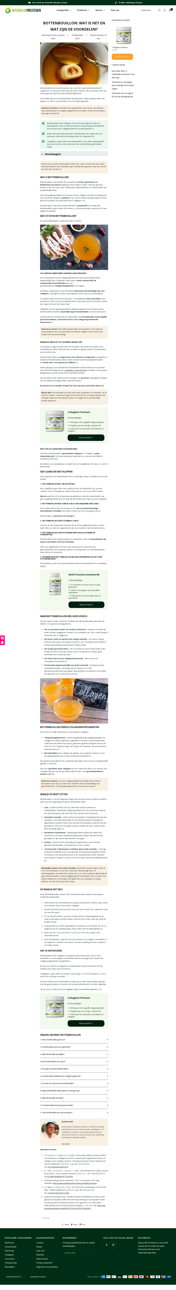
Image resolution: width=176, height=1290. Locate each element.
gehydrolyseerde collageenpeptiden (88, 738)
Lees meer (66, 1144)
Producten (82, 10)
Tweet (67, 1224)
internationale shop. (147, 1252)
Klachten (40, 1254)
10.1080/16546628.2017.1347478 (60, 1176)
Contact (39, 1242)
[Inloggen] (165, 10)
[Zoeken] (159, 10)
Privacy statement (44, 1262)
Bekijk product (86, 437)
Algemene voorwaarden (47, 1267)
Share (75, 1224)
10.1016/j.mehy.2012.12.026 (58, 1193)
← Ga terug (44, 1218)
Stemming (9, 1250)
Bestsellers (10, 1267)
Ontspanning (11, 1262)
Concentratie (10, 1246)
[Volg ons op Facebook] (106, 1245)
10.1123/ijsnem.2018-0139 (57, 1167)
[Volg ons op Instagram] (113, 1245)
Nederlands (146, 10)
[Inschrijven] (95, 1253)
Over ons (115, 10)
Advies (39, 1246)
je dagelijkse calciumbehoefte (75, 370)
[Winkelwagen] (170, 10)
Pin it (83, 1224)
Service (98, 10)
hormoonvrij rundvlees (90, 852)
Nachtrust (9, 1242)
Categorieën (63, 10)
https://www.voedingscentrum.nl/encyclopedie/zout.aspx (75, 1183)
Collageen (9, 1254)
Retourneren (42, 1258)
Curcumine (9, 1258)
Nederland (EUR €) (13, 1277)
